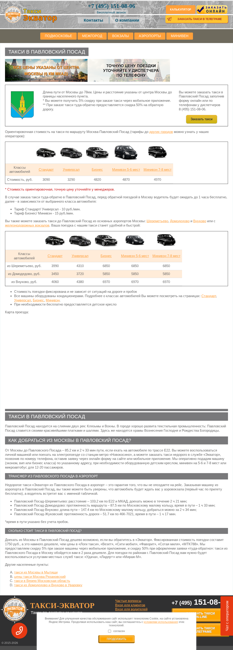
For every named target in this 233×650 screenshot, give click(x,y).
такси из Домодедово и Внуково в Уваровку (48, 585)
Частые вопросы (128, 601)
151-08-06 (111, 6)
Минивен (179, 36)
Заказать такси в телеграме (199, 19)
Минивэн (53, 300)
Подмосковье (58, 36)
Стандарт (46, 169)
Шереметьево (157, 221)
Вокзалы (120, 36)
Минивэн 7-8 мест (158, 169)
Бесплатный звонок (111, 12)
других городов (161, 132)
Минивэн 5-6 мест (126, 169)
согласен (119, 631)
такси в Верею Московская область (42, 581)
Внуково (199, 221)
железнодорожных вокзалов (27, 225)
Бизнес (97, 169)
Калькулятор (180, 9)
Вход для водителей (131, 609)
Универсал (71, 169)
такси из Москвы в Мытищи (36, 572)
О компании (127, 20)
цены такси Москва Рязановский (40, 577)
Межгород (92, 36)
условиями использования (161, 622)
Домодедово (180, 221)
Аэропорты (150, 36)
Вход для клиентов (130, 605)
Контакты (93, 20)
